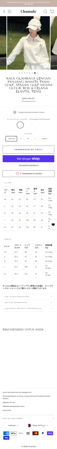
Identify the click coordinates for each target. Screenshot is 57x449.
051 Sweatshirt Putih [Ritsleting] (20, 125)
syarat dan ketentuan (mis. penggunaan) (17, 392)
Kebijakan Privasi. (9, 402)
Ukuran (28, 134)
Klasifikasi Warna (28, 119)
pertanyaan (7, 410)
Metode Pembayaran (16, 302)
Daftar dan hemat (13, 418)
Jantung (11, 138)
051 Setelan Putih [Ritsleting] (35, 125)
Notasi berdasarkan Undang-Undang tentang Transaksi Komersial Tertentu (26, 397)
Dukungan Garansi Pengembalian (23, 308)
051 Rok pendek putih (28, 125)
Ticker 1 (45, 138)
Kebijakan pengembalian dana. (14, 406)
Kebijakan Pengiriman (17, 296)
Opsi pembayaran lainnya (28, 165)
